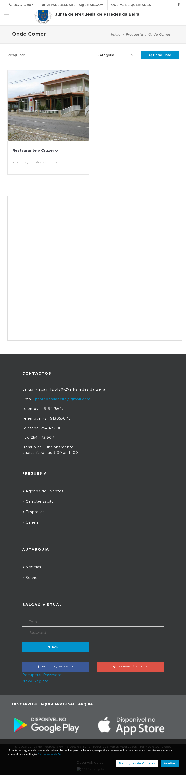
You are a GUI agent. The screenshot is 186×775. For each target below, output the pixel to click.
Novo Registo (35, 681)
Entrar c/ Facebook (56, 666)
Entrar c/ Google (131, 666)
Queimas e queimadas (131, 5)
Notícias (32, 567)
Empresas (34, 512)
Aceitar (170, 763)
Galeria (31, 522)
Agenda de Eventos (43, 491)
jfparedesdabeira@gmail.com (75, 5)
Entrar (52, 647)
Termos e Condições (50, 754)
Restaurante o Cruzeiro (35, 150)
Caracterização (39, 501)
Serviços (33, 577)
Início (116, 34)
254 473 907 (22, 5)
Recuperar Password (42, 675)
